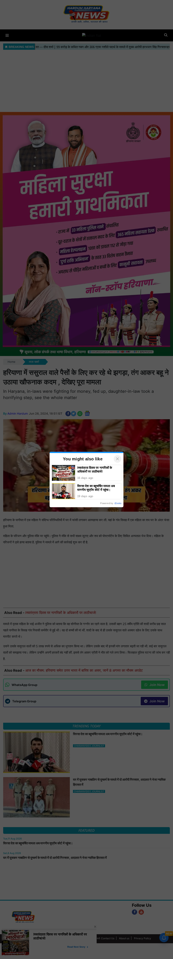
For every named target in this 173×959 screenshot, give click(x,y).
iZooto (118, 503)
